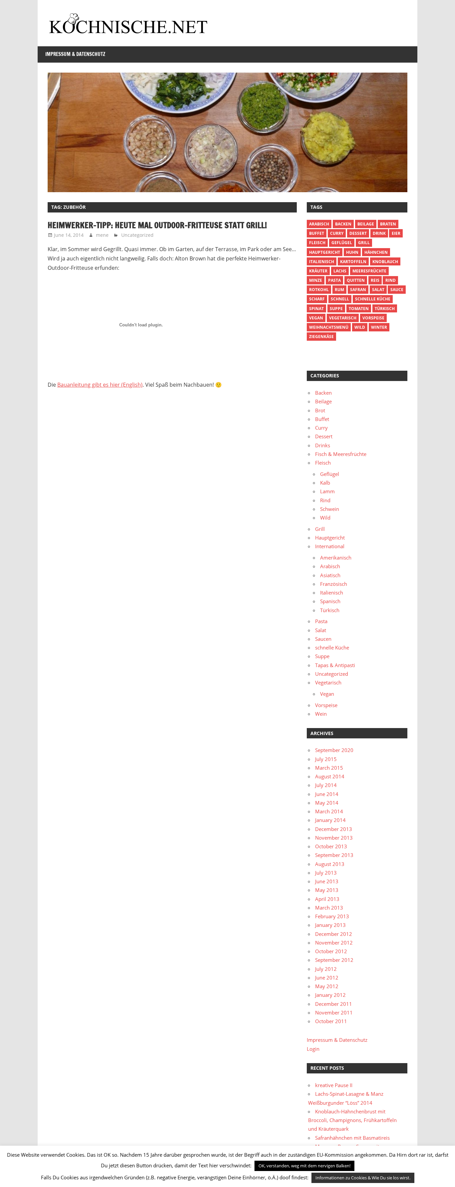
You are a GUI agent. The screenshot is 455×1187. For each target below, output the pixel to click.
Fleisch (317, 242)
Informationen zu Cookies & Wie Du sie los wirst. (362, 1178)
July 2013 (326, 872)
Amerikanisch (335, 557)
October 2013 (331, 846)
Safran (358, 289)
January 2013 (330, 925)
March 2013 (329, 907)
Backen (343, 224)
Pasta (334, 280)
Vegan (327, 693)
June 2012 (326, 977)
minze (315, 280)
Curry (336, 233)
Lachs (339, 271)
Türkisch (329, 610)
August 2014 (329, 776)
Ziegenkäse (321, 336)
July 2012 (326, 969)
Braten (388, 224)
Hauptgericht (324, 252)
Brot (320, 410)
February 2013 (332, 916)
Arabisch (319, 224)
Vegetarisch (342, 318)
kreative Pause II (333, 1085)
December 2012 (333, 934)
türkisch (385, 308)
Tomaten (359, 308)
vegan (316, 318)
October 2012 (331, 951)
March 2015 (329, 767)
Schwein (329, 509)
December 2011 (333, 1003)
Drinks (322, 445)
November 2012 (334, 942)
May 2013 (326, 890)
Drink (379, 233)
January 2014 (330, 820)
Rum (339, 289)
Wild (359, 327)
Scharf (317, 299)
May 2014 (326, 802)
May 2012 (326, 986)
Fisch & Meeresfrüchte (340, 454)
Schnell (340, 299)
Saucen (323, 638)
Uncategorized (137, 235)
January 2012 (330, 994)
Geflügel (341, 242)
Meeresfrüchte (369, 271)
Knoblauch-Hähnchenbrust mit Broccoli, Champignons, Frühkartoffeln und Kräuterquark (352, 1120)
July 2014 (326, 785)
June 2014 (326, 794)
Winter (379, 327)
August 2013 (329, 864)
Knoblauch (385, 261)
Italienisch (321, 261)
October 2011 (331, 1021)
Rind (390, 280)
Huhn (352, 252)
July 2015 (326, 759)
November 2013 (334, 837)
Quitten (356, 280)
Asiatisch (330, 575)
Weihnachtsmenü (328, 327)
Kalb (325, 482)
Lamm (327, 491)
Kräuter (318, 271)
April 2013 (327, 899)
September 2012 (334, 960)
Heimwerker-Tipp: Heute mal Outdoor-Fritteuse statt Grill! (157, 225)
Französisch (333, 584)
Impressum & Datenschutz (75, 54)
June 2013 (326, 881)
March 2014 (329, 811)
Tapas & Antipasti (335, 665)
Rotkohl (319, 289)
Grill (364, 242)
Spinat (316, 308)
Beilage (365, 224)
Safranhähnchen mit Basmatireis (352, 1137)
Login (313, 1048)
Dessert (358, 233)
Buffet (316, 233)
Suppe (336, 308)
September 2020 (334, 750)
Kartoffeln (353, 261)
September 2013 (334, 855)
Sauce (396, 289)
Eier (396, 233)
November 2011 (334, 1012)
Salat (378, 289)
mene (102, 235)
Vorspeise (373, 318)
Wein (321, 713)
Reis (375, 280)
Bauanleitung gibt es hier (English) (100, 384)
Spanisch (330, 601)
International (329, 546)
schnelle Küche (372, 299)
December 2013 (333, 829)
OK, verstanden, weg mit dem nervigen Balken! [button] (304, 1166)
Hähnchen (376, 252)
